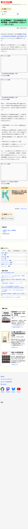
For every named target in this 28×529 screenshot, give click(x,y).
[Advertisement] (14, 464)
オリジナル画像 (5, 75)
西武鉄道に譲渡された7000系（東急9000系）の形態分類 (13, 280)
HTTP (3, 258)
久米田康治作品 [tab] (16, 250)
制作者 (2, 376)
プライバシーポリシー (6, 379)
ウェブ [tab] (3, 250)
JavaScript (5, 256)
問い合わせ (3, 384)
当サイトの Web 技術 (6, 381)
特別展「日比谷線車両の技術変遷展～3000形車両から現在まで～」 (13, 36)
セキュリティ (5, 266)
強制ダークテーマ (6, 264)
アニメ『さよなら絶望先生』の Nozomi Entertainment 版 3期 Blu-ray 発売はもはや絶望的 (12, 287)
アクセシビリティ (6, 262)
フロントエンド (6, 260)
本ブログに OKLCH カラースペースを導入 (10, 297)
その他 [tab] (24, 250)
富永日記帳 (6, 2)
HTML (4, 252)
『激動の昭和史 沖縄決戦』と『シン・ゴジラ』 (12, 283)
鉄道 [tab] (9, 250)
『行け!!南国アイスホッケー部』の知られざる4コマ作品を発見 (13, 290)
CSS (3, 254)
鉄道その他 (23, 208)
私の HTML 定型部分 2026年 (7, 272)
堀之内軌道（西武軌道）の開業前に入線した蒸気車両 (12, 294)
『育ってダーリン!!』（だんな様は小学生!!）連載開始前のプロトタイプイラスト (13, 276)
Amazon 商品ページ (17, 326)
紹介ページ (15, 347)
